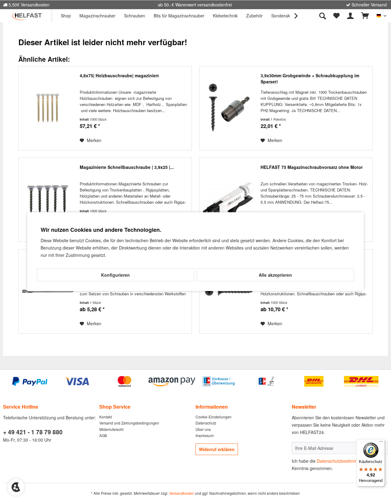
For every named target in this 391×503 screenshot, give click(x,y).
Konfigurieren (115, 275)
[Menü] (381, 443)
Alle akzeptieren (275, 275)
